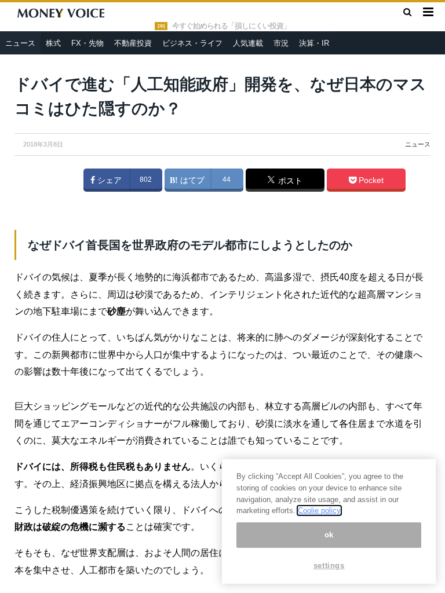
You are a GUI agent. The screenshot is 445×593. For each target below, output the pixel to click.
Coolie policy (319, 510)
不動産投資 (133, 43)
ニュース (20, 43)
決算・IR (314, 43)
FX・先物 (87, 43)
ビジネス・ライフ (192, 43)
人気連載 (248, 43)
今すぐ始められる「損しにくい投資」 (231, 26)
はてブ (191, 180)
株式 (53, 43)
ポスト (289, 180)
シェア (108, 180)
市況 (281, 43)
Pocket (370, 180)
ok (329, 534)
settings (329, 565)
